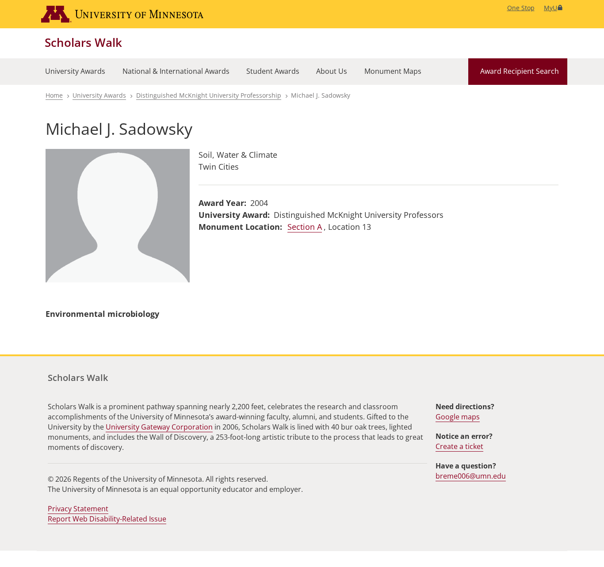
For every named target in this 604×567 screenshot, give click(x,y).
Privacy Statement (78, 509)
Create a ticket (459, 446)
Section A (304, 226)
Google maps (458, 417)
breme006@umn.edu (471, 476)
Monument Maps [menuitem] (392, 71)
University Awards (99, 95)
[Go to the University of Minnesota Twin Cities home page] (122, 14)
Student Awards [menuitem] (272, 71)
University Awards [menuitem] (75, 71)
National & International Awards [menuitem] (175, 71)
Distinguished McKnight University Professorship (208, 95)
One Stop (521, 8)
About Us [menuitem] (331, 71)
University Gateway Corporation (159, 427)
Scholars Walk (83, 42)
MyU (550, 8)
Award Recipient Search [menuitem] (519, 71)
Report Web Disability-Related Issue (107, 519)
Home (54, 95)
